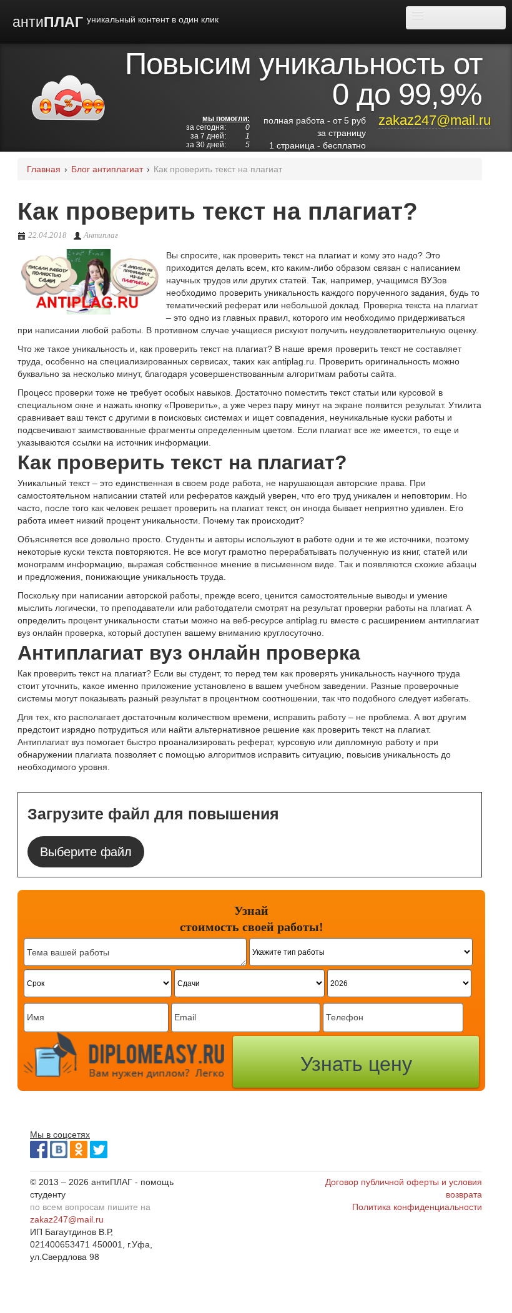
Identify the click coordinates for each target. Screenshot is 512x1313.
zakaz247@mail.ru (434, 120)
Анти (115, 22)
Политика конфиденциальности (417, 1207)
